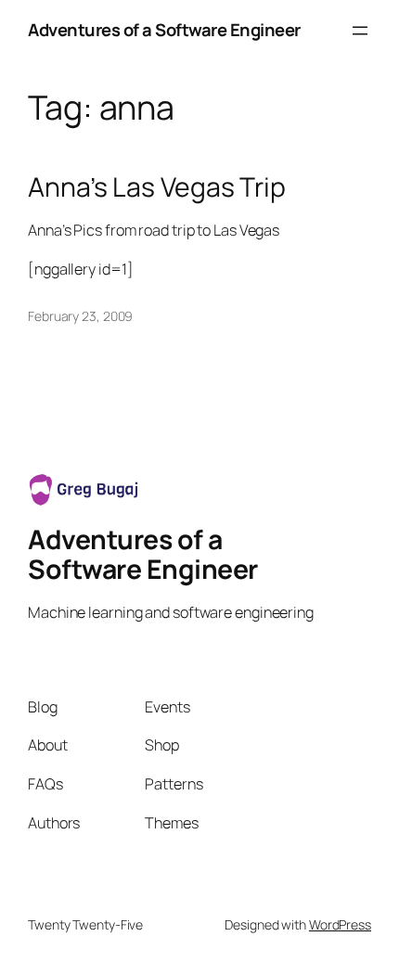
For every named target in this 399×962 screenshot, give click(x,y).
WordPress (340, 924)
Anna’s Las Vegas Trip (157, 187)
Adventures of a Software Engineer (164, 30)
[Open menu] (360, 30)
